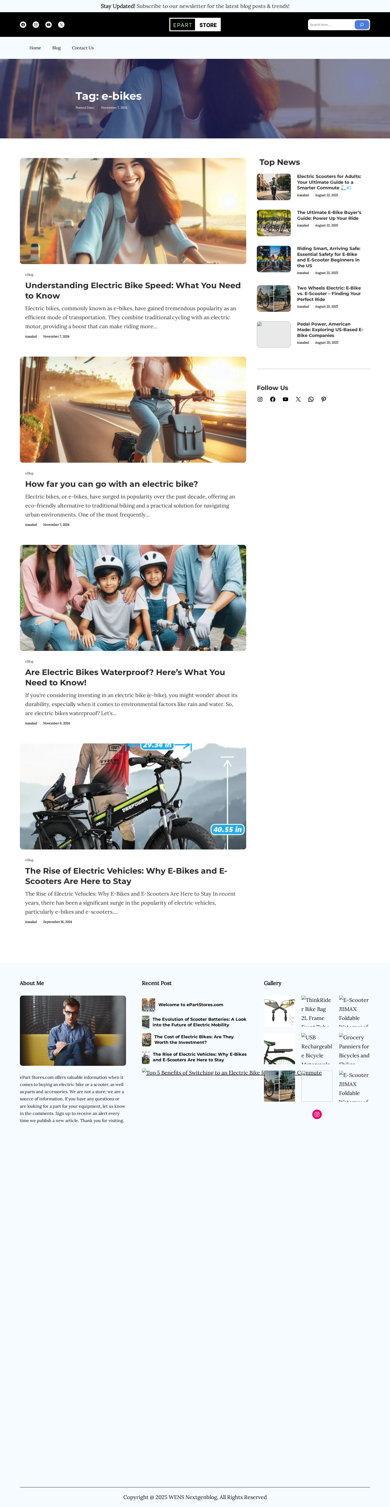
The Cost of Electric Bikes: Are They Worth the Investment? (194, 1039)
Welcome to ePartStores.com (190, 1004)
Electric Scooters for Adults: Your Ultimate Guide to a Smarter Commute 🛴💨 (329, 182)
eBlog (29, 275)
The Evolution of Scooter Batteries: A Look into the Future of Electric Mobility (199, 1022)
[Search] (362, 24)
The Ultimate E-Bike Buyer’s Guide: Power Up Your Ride (329, 215)
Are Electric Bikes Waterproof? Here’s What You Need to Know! (125, 677)
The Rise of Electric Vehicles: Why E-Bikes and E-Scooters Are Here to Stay (126, 876)
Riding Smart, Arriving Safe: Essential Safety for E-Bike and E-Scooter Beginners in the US (328, 257)
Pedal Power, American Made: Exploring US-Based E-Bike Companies (330, 329)
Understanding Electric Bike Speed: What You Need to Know (133, 291)
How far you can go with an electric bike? (111, 484)
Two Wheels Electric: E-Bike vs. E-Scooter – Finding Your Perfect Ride (329, 293)
